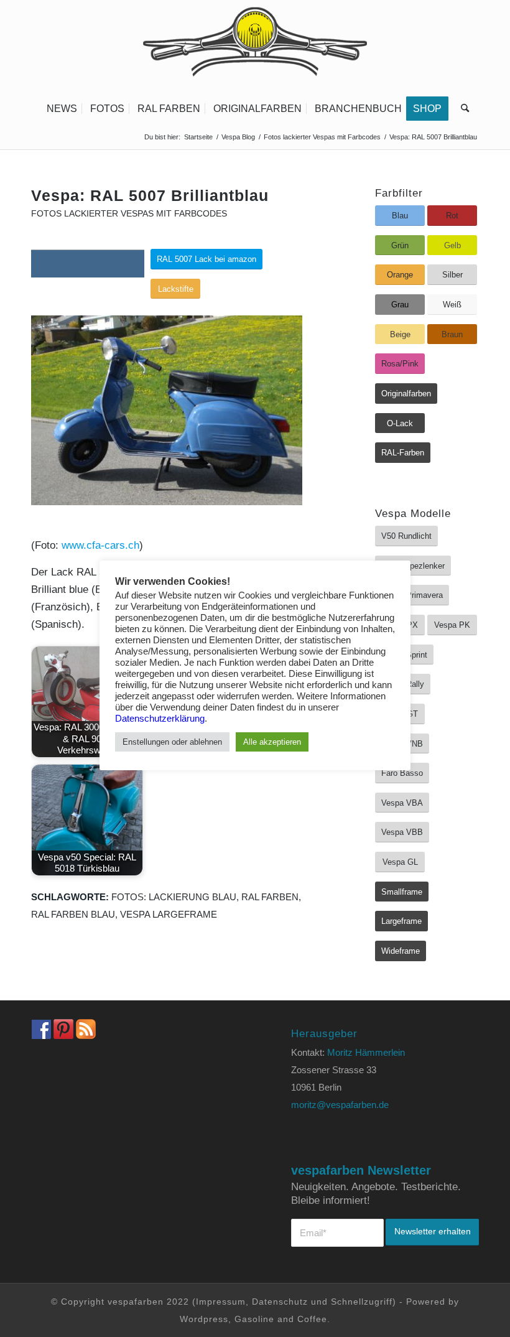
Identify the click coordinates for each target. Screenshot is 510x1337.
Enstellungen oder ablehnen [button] (172, 742)
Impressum (221, 1302)
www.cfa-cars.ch (100, 545)
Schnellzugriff (361, 1302)
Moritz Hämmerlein (366, 1052)
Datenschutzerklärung (160, 719)
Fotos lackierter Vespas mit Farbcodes (129, 213)
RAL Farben (270, 897)
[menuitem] (61, 108)
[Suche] (462, 108)
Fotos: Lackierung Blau (173, 897)
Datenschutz (280, 1302)
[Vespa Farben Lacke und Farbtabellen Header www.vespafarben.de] (255, 46)
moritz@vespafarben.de (340, 1104)
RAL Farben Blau (73, 914)
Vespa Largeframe (168, 914)
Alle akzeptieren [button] (272, 742)
